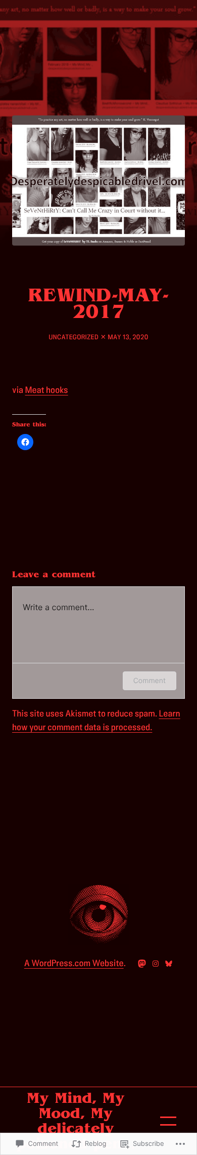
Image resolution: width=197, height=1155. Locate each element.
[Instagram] (156, 964)
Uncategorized (73, 337)
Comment (149, 680)
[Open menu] (168, 1121)
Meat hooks (46, 390)
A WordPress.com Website (74, 963)
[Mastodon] (142, 964)
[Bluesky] (169, 964)
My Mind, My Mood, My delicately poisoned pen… (75, 1121)
